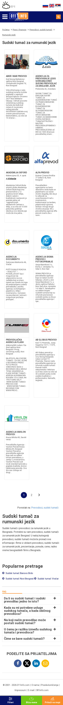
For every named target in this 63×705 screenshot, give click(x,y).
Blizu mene (31, 702)
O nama (35, 685)
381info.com (42, 690)
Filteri (10, 702)
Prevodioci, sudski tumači (44, 507)
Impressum (20, 690)
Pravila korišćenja (49, 685)
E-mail (31, 690)
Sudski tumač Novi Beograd (19, 578)
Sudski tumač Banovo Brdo (19, 573)
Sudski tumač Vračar (48, 578)
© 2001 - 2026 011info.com (16, 685)
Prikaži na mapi (52, 702)
